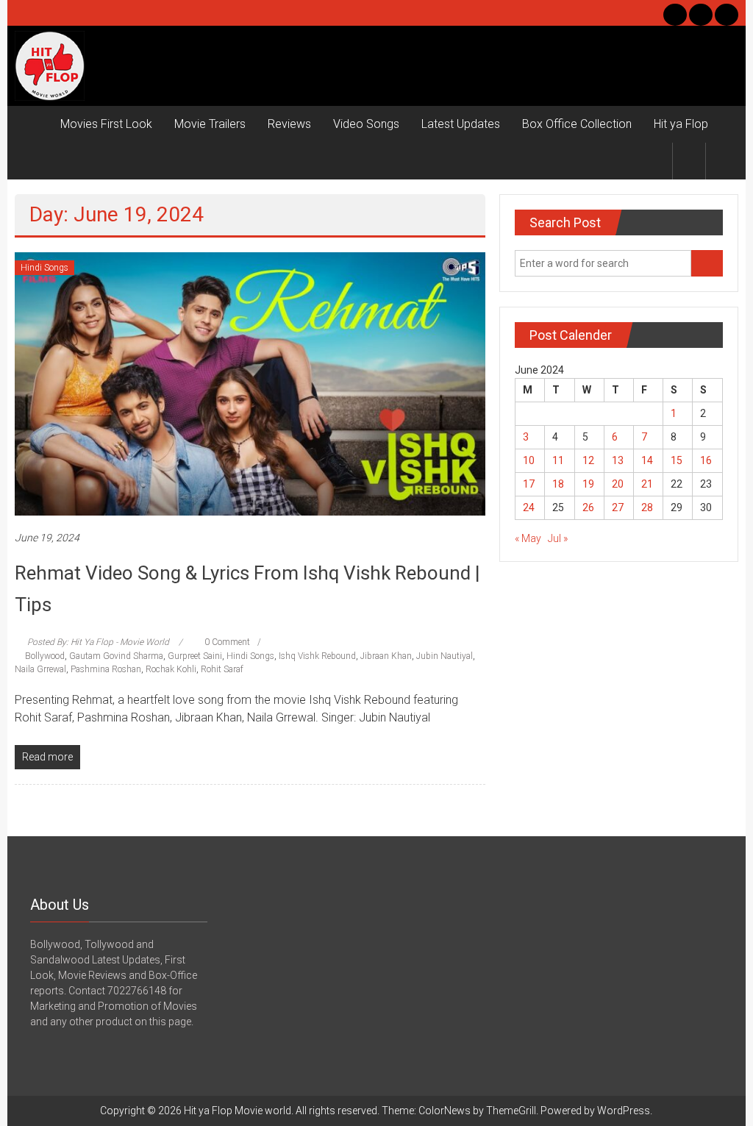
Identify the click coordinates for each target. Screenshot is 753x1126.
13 (618, 460)
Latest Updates (460, 124)
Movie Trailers (210, 124)
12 (588, 460)
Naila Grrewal (40, 669)
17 (529, 484)
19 (588, 484)
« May (528, 538)
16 (706, 460)
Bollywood (45, 656)
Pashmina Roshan (106, 669)
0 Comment (226, 642)
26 (588, 507)
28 (647, 507)
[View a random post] (722, 160)
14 (647, 460)
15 (676, 460)
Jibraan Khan (386, 656)
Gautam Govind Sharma (116, 656)
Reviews (289, 124)
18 (558, 484)
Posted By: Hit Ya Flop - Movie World (98, 642)
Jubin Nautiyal (444, 656)
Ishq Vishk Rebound (317, 656)
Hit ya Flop (681, 124)
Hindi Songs (44, 268)
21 (647, 484)
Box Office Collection (577, 124)
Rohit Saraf (222, 669)
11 (558, 460)
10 (529, 460)
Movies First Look (106, 124)
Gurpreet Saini (195, 656)
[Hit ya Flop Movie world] (32, 124)
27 (618, 507)
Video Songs (366, 124)
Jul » (558, 538)
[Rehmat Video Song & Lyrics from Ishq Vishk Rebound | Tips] (250, 383)
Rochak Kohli (171, 669)
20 (618, 484)
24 (529, 507)
